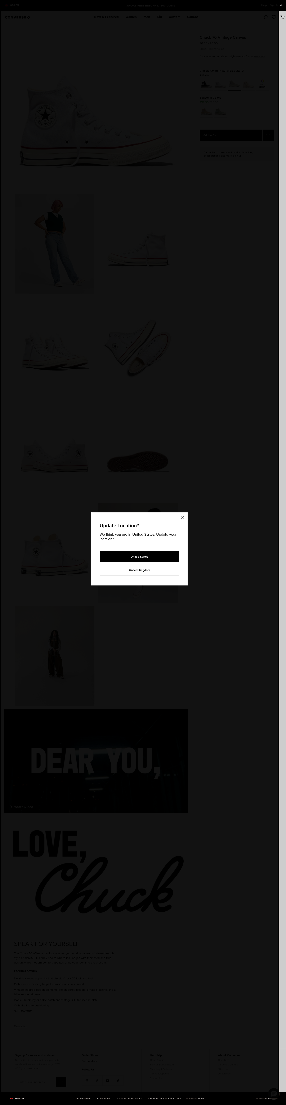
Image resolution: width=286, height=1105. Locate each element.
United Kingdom (139, 570)
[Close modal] (184, 516)
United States (139, 556)
